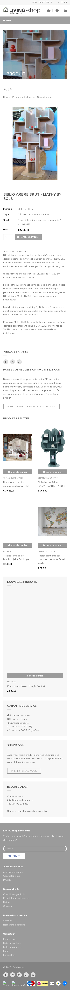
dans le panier (35, 675)
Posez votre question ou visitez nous (31, 406)
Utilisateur (9, 933)
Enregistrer (45, 2)
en (65, 2)
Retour (6, 902)
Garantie (8, 906)
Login (34, 2)
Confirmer (13, 856)
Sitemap (7, 920)
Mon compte (10, 939)
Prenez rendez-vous (24, 770)
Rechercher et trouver (15, 915)
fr (62, 2)
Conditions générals (14, 894)
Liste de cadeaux (12, 947)
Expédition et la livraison (16, 898)
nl (59, 2)
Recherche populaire (14, 924)
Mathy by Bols (25, 209)
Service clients (11, 888)
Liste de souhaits (12, 943)
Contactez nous (11, 875)
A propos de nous (13, 866)
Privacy (7, 879)
